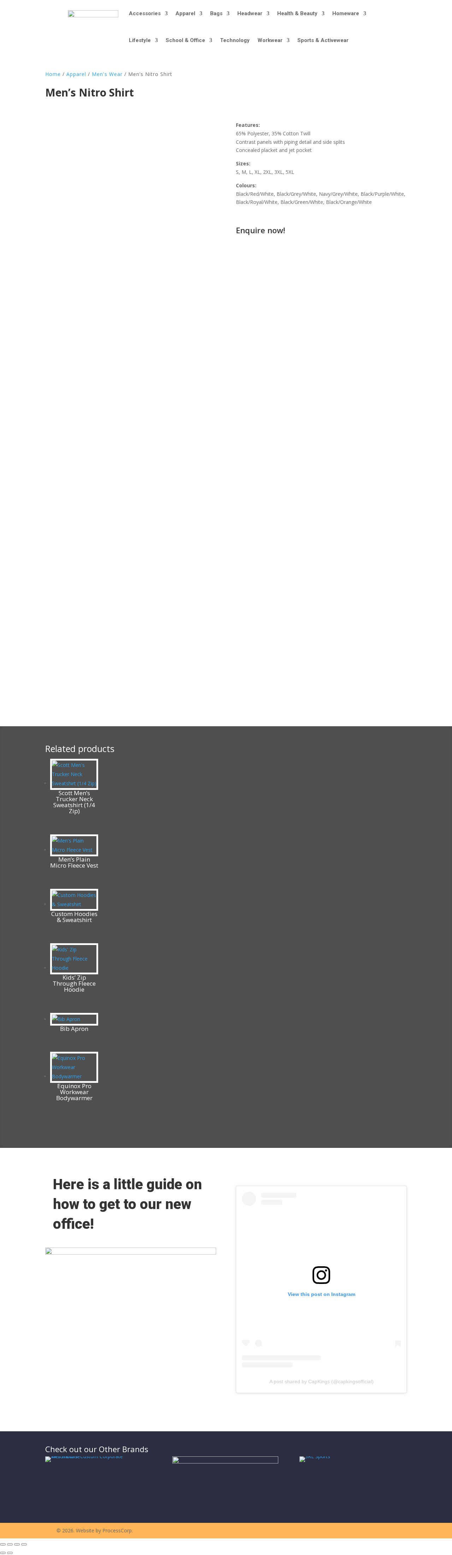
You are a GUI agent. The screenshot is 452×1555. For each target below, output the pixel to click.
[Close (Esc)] (24, 1544)
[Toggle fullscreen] (10, 1544)
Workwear (269, 40)
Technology (235, 40)
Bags (216, 13)
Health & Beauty (297, 13)
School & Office (185, 40)
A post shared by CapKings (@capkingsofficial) (321, 1381)
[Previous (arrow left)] (3, 1553)
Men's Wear (107, 74)
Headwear (249, 13)
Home (53, 74)
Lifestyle (140, 40)
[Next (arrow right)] (10, 1553)
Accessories (145, 13)
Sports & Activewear (323, 40)
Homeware (345, 13)
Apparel (185, 13)
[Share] (17, 1544)
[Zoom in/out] (3, 1544)
